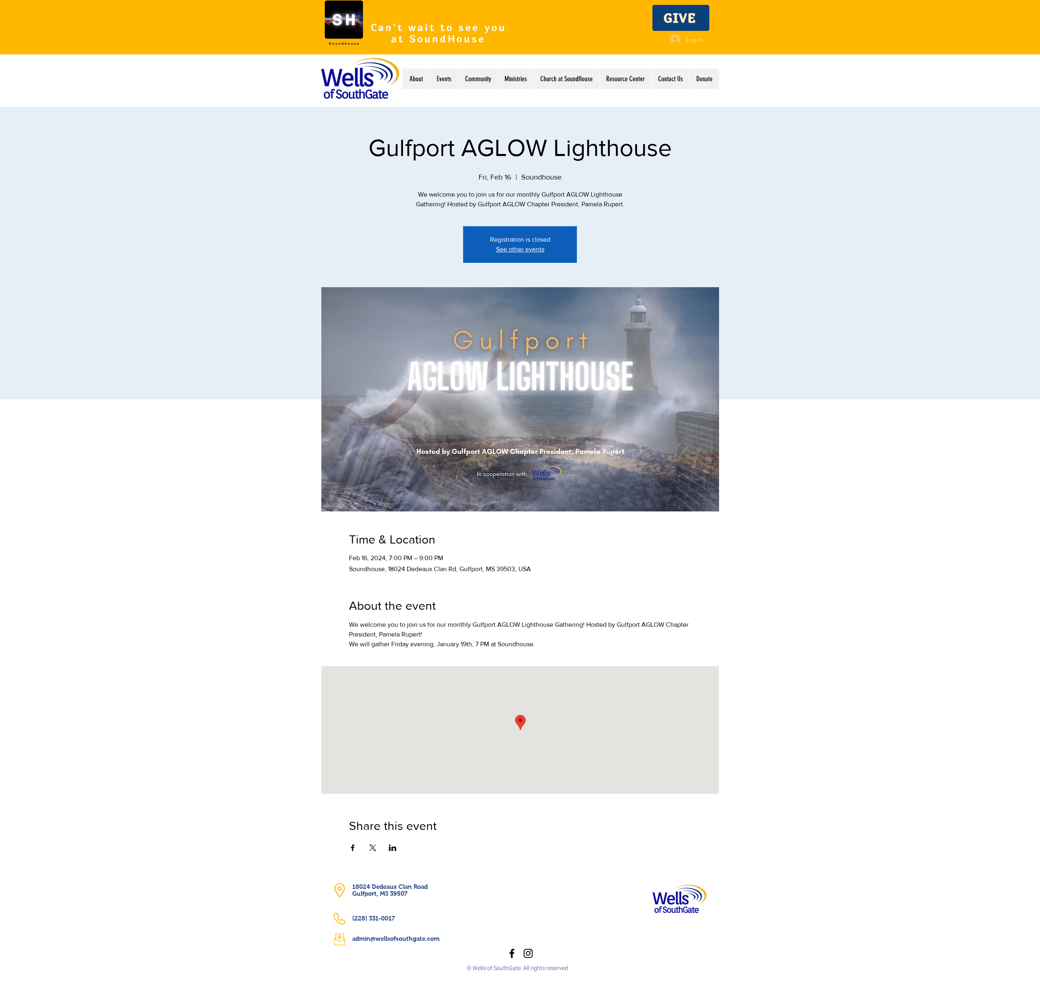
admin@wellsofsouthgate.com (396, 938)
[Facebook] (512, 953)
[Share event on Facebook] (353, 848)
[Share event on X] (373, 848)
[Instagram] (528, 953)
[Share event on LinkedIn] (392, 848)
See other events (520, 249)
